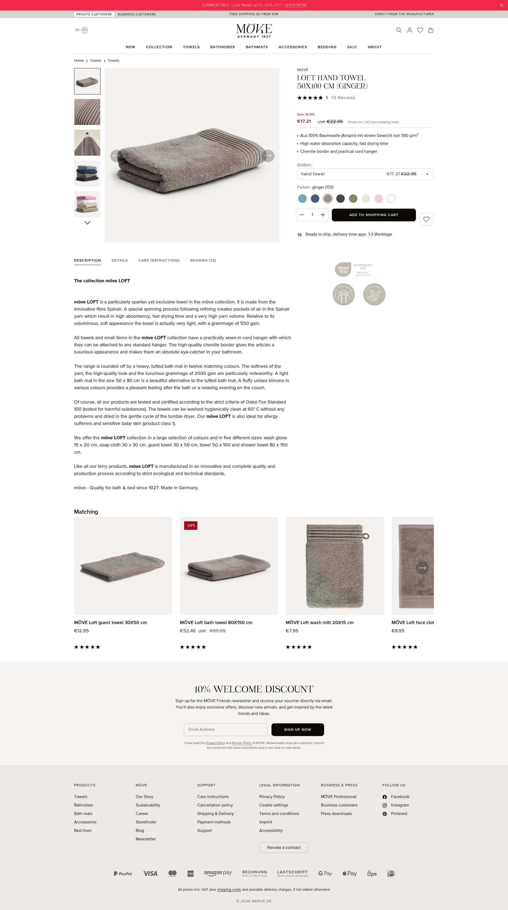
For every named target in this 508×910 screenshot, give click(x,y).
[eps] (372, 874)
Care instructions (213, 797)
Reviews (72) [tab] (203, 260)
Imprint (265, 822)
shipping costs (229, 889)
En (85, 30)
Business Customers (137, 14)
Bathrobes (83, 805)
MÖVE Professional (338, 797)
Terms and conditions (279, 814)
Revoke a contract (284, 848)
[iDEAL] (391, 874)
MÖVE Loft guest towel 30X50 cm (110, 622)
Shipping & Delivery (215, 814)
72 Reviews (343, 98)
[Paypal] (122, 874)
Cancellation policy (215, 805)
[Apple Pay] (350, 874)
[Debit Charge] (292, 874)
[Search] (399, 30)
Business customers (339, 805)
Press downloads (336, 814)
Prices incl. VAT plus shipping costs (373, 122)
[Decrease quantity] (301, 215)
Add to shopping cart (374, 215)
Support (204, 831)
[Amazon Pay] (218, 874)
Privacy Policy (215, 743)
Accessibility (271, 831)
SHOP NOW (295, 5)
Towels (80, 797)
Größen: (304, 165)
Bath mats (83, 814)
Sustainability (148, 805)
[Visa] (150, 874)
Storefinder (146, 822)
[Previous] (116, 155)
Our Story (144, 797)
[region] (177, 156)
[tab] (87, 261)
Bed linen (83, 831)
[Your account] (409, 30)
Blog (140, 831)
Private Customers (94, 14)
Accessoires (85, 822)
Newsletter (146, 839)
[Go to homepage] (254, 31)
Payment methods (214, 822)
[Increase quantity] (323, 215)
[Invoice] (254, 874)
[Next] (267, 155)
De (77, 30)
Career (142, 814)
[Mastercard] (172, 873)
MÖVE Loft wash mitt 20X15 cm (320, 622)
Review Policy (242, 743)
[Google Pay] (325, 874)
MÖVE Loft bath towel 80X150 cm (216, 622)
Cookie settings (273, 805)
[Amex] (190, 874)
